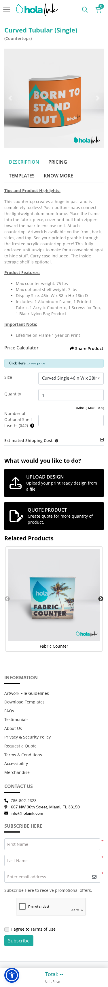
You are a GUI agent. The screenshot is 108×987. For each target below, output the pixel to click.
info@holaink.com (27, 813)
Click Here (17, 363)
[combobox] (71, 378)
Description (24, 162)
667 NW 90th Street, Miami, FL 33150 (45, 807)
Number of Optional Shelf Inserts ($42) (18, 419)
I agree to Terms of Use (33, 929)
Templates (22, 176)
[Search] (85, 9)
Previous (7, 599)
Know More (58, 176)
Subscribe (19, 941)
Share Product (89, 348)
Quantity (12, 394)
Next (101, 599)
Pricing (57, 162)
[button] (55, 440)
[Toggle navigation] (8, 9)
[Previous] (10, 98)
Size (8, 377)
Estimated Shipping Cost (28, 440)
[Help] (31, 425)
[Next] (98, 98)
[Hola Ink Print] (37, 9)
